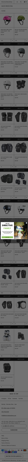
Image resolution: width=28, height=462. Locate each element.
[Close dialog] (26, 222)
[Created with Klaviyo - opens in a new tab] (14, 239)
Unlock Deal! (7, 237)
